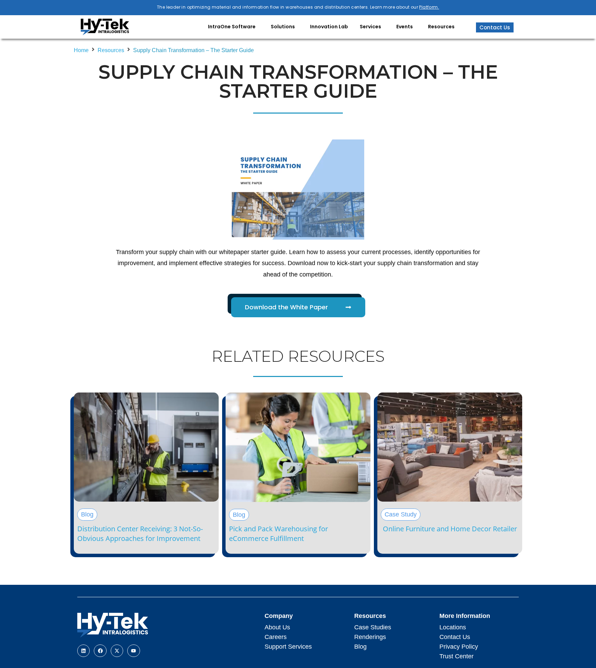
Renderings (370, 636)
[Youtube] (133, 651)
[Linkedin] (83, 651)
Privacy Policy (458, 646)
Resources (111, 50)
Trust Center (456, 656)
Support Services (288, 646)
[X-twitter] (117, 651)
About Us (277, 627)
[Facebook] (100, 651)
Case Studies (372, 627)
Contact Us (454, 636)
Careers (276, 636)
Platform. (429, 7)
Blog (360, 646)
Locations (452, 627)
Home (81, 50)
